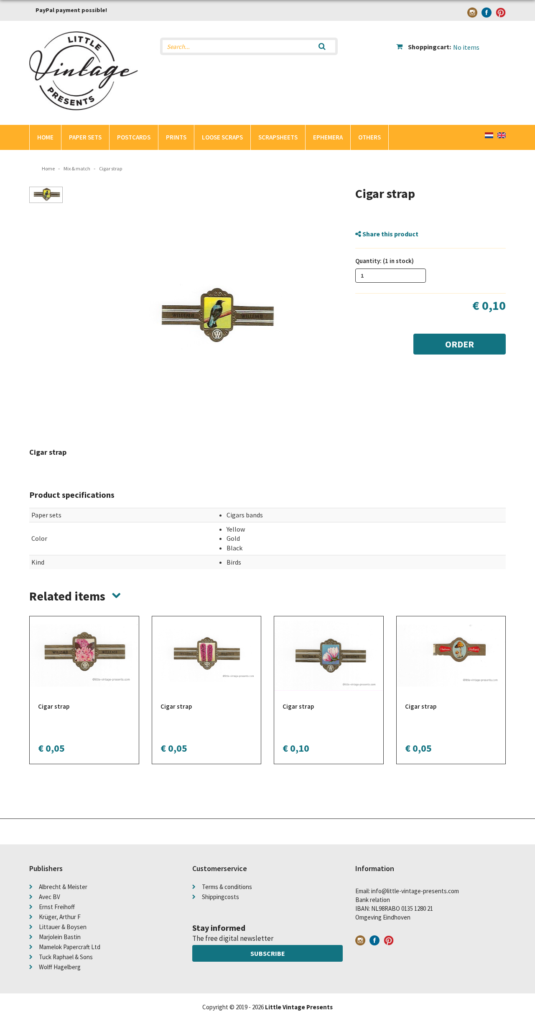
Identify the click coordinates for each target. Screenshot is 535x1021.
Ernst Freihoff (57, 907)
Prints (176, 137)
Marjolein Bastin (60, 937)
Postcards (133, 137)
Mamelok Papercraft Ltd (69, 947)
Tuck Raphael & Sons (66, 957)
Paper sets (85, 137)
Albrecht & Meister (63, 887)
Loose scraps (222, 137)
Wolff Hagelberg (60, 967)
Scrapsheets (278, 137)
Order (459, 344)
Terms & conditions (227, 887)
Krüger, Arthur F (60, 917)
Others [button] (369, 137)
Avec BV (49, 897)
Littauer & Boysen (63, 927)
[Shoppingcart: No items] (451, 40)
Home (45, 137)
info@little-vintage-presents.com (415, 891)
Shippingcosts (220, 897)
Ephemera (328, 137)
